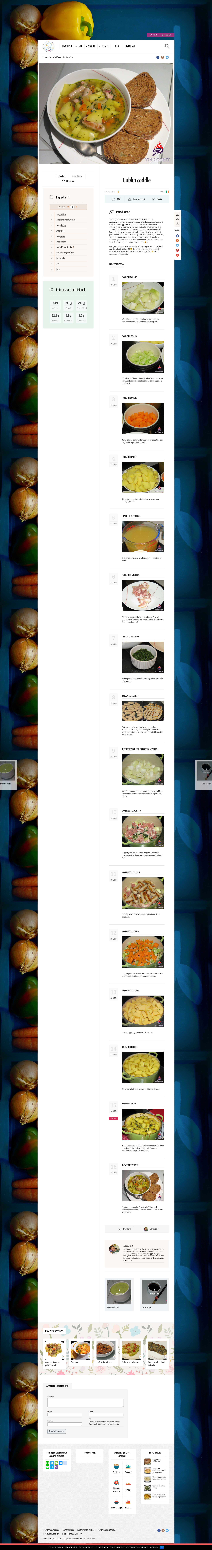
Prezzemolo (60, 258)
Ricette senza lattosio (106, 1530)
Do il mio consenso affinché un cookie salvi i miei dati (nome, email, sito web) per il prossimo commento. (104, 1423)
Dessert (105, 46)
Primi (80, 46)
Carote (62, 236)
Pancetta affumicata (67, 220)
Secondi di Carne (55, 57)
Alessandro (154, 1229)
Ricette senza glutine (85, 1530)
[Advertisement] (106, 16)
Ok (161, 1547)
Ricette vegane (68, 1530)
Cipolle (62, 231)
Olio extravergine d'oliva (65, 253)
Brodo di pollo (67, 247)
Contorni (116, 1472)
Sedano (63, 242)
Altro (117, 46)
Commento (127, 1229)
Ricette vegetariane (51, 1530)
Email (91, 1412)
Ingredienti (67, 46)
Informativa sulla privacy (72, 1534)
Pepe (58, 269)
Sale (58, 264)
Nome (49, 1412)
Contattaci (130, 46)
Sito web (50, 1421)
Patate (63, 225)
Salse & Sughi (116, 1507)
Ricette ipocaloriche (51, 1534)
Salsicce (63, 214)
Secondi (91, 46)
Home (45, 57)
